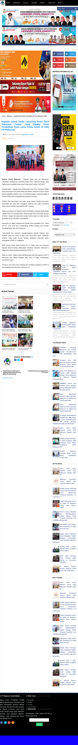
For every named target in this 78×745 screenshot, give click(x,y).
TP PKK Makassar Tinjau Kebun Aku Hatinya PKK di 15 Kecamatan (25, 331)
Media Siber (72, 732)
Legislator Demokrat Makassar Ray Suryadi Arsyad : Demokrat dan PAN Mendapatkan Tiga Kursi (64, 352)
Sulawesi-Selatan (32, 732)
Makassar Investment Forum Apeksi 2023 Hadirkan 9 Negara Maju (68, 481)
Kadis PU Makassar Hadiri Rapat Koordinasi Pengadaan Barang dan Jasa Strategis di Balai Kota (64, 269)
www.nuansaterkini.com (54, 732)
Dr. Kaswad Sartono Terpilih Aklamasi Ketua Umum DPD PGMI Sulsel (68, 568)
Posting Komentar (7, 378)
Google (9, 274)
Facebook (25, 274)
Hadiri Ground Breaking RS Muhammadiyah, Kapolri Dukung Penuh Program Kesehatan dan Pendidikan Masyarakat (64, 516)
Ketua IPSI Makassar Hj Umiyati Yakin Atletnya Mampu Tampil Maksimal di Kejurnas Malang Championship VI (64, 375)
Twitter (41, 274)
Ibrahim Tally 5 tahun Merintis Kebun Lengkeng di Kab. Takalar (68, 548)
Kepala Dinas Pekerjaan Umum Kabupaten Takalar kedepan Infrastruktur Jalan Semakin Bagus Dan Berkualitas (64, 538)
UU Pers (29, 704)
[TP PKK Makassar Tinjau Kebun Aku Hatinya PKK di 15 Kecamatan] (25, 321)
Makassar (9, 116)
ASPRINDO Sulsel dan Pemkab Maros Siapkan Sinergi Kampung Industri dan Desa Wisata (25, 313)
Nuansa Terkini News (22, 357)
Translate (66, 225)
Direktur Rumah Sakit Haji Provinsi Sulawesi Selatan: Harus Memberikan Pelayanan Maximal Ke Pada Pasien (64, 493)
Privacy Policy (31, 707)
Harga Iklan (30, 700)
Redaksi (29, 702)
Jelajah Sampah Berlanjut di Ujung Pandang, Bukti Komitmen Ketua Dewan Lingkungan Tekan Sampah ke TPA (64, 443)
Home (3, 116)
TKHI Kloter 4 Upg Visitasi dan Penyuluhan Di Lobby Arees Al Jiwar (68, 526)
